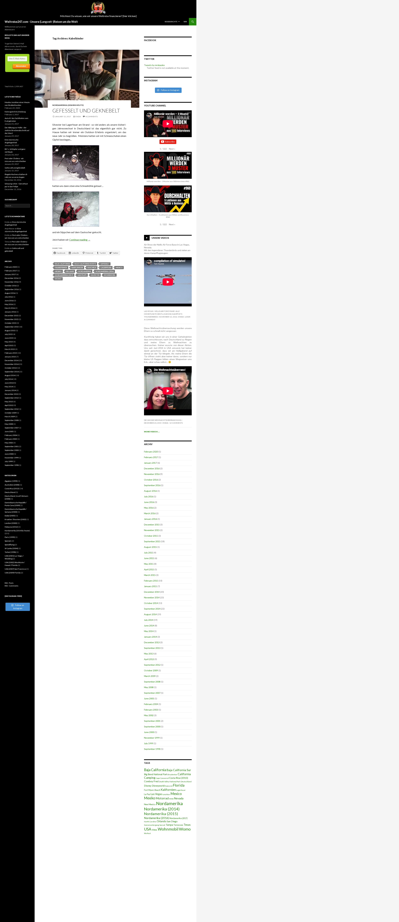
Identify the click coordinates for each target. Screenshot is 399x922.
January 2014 (150, 636)
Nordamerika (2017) (64, 275)
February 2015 (151, 580)
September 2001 (152, 721)
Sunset (162, 825)
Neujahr (70, 271)
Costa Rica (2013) (178, 777)
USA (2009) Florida (12, 572)
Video (154, 829)
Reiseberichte (171, 22)
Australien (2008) (12, 485)
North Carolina (150, 822)
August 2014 (150, 614)
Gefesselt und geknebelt (86, 110)
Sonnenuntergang (151, 825)
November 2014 (152, 597)
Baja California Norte (85, 264)
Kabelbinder (77, 268)
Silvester (95, 275)
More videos (152, 431)
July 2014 (148, 620)
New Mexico (150, 804)
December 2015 (152, 524)
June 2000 (149, 732)
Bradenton (172, 774)
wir (185, 22)
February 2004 (151, 704)
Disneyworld (158, 785)
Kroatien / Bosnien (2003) (15, 519)
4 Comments (91, 116)
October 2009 (151, 670)
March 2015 (150, 575)
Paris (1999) (10, 537)
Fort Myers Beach (152, 790)
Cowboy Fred (151, 781)
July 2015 (148, 552)
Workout (147, 833)
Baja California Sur (178, 770)
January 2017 (150, 462)
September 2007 (152, 693)
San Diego (172, 821)
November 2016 (152, 474)
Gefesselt (104, 264)
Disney (147, 785)
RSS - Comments (11, 586)
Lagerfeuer (106, 268)
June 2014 (149, 625)
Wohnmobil (109, 275)
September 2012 (152, 664)
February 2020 (151, 451)
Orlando (161, 821)
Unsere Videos (160, 238)
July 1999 (148, 743)
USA (147, 829)
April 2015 (149, 569)
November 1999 (152, 737)
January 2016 (150, 519)
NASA (171, 799)
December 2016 (152, 468)
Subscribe (170, 141)
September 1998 (152, 749)
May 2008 (149, 687)
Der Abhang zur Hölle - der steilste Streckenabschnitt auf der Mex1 (17, 130)
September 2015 (152, 541)
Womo (58, 279)
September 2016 (152, 485)
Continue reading (79, 239)
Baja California (62, 264)
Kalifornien (168, 789)
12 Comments (176, 423)
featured (168, 786)
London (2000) (11, 523)
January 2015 (150, 586)
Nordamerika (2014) (162, 809)
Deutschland (186, 781)
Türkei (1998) (10, 552)
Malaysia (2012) (11, 527)
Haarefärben (61, 268)
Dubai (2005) (10, 515)
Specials (8, 541)
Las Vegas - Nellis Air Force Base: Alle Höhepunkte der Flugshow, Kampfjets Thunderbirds (163, 314)
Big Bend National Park (156, 774)
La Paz (147, 794)
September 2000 (152, 726)
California (184, 774)
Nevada (178, 798)
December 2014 (152, 592)
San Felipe (82, 275)
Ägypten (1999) (11, 481)
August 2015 (150, 547)
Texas (187, 824)
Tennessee (178, 825)
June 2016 (149, 502)
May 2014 (149, 631)
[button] (172, 148)
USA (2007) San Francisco (15, 569)
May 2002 (149, 715)
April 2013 (149, 659)
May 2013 (149, 653)
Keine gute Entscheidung (15, 111)
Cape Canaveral (162, 778)
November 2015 (152, 530)
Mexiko (58, 271)
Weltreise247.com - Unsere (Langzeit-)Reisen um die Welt (41, 21)
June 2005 (149, 698)
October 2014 (151, 603)
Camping (149, 777)
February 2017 (151, 457)
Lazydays (166, 794)
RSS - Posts (9, 583)
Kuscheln (91, 268)
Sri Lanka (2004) (11, 548)
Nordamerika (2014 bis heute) (68, 105)
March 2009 (150, 676)
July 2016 (148, 496)
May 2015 (149, 563)
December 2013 (152, 642)
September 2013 (152, 648)
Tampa (169, 824)
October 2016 (151, 479)
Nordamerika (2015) (161, 814)
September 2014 (152, 608)
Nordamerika (84, 271)
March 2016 (150, 513)
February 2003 (151, 709)
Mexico (119, 268)
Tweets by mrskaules (154, 65)
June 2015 (149, 558)
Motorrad (162, 798)
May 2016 (149, 507)
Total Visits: (9, 86)
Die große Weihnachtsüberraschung (163, 420)
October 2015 (151, 535)
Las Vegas (156, 794)
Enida (78, 116)
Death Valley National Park (169, 781)
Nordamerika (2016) (105, 271)
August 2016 (150, 491)
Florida (179, 785)
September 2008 (152, 681)
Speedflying (9, 544)
